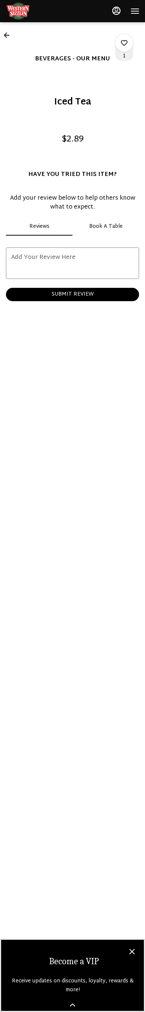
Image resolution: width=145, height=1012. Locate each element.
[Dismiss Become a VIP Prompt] (132, 952)
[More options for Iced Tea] (124, 43)
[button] (9, 35)
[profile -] (116, 10)
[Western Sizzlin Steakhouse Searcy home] (39, 11)
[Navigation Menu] (135, 11)
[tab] (39, 227)
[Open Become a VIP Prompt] (72, 1005)
